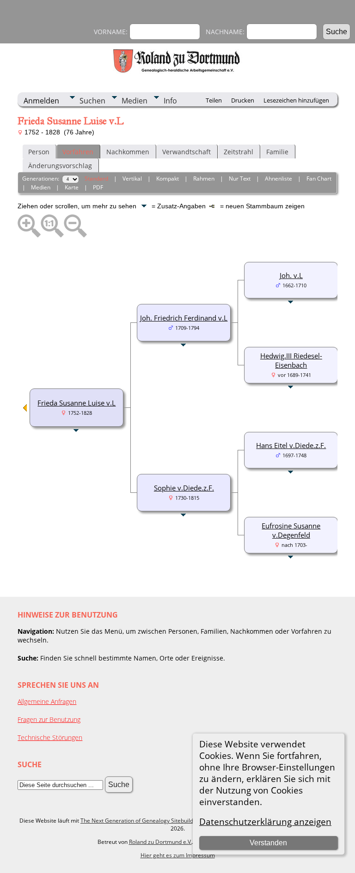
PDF (98, 187)
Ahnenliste (278, 178)
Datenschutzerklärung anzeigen (265, 821)
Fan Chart (318, 178)
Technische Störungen (50, 737)
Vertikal (132, 178)
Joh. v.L (291, 275)
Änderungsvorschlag (60, 165)
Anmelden (41, 101)
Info (170, 101)
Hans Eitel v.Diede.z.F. (291, 445)
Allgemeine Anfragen (47, 701)
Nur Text (240, 178)
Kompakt (167, 178)
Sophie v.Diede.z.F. (184, 487)
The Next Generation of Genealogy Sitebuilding (140, 820)
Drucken (242, 100)
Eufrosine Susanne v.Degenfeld (291, 530)
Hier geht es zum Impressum (178, 855)
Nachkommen (127, 151)
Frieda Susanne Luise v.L (76, 402)
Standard (96, 178)
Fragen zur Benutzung (49, 719)
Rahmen (203, 178)
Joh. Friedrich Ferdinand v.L (183, 317)
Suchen (92, 101)
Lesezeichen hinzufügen (296, 100)
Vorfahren (77, 151)
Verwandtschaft (186, 151)
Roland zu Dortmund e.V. (160, 842)
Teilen (214, 100)
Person (38, 151)
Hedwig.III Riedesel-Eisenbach (291, 360)
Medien (134, 101)
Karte (72, 187)
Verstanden (268, 843)
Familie (277, 151)
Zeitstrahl (238, 151)
